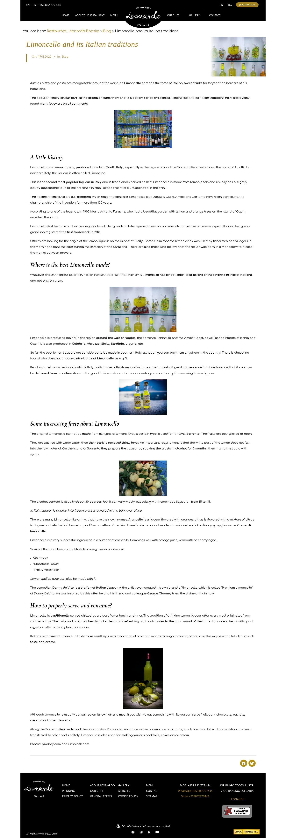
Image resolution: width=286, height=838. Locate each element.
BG (230, 4)
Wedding (68, 791)
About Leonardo (102, 785)
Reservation (247, 5)
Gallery (194, 15)
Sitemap (151, 796)
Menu (114, 15)
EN (221, 4)
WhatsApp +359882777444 (195, 791)
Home (65, 15)
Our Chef (173, 15)
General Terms (101, 796)
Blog (65, 56)
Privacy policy (72, 796)
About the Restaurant (89, 15)
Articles (124, 791)
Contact (214, 15)
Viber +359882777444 (195, 796)
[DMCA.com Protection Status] (246, 832)
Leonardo (237, 799)
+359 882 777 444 (49, 4)
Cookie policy (128, 796)
